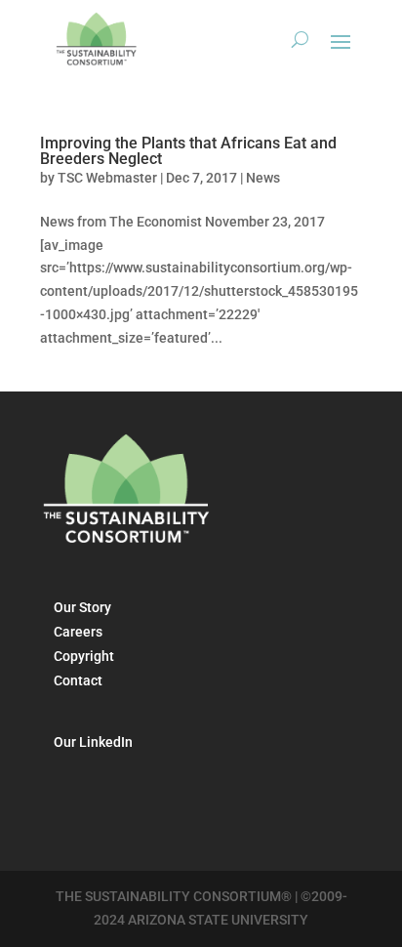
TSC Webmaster (107, 177)
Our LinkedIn (93, 742)
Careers (78, 631)
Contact (78, 680)
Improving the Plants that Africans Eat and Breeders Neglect (188, 151)
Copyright (84, 656)
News (263, 177)
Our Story (82, 607)
